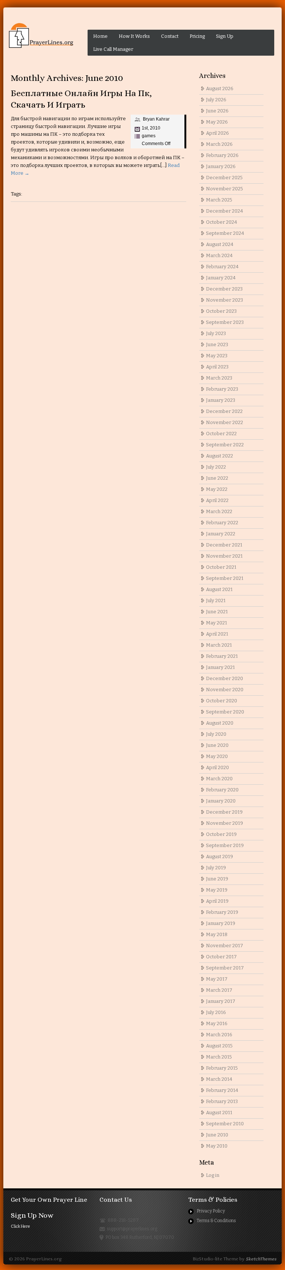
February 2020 (222, 789)
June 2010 (217, 1135)
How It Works (134, 36)
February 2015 (222, 1068)
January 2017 (220, 1001)
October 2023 (221, 311)
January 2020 (221, 801)
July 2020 (216, 734)
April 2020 (217, 767)
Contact (169, 36)
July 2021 (216, 600)
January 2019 (220, 923)
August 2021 (219, 589)
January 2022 (220, 533)
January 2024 (221, 277)
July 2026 (216, 99)
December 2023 (224, 289)
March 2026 (219, 144)
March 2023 (219, 378)
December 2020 (224, 678)
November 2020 (224, 689)
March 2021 (219, 645)
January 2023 (220, 400)
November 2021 (224, 556)
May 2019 (216, 890)
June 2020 (217, 745)
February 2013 (222, 1101)
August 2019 (219, 856)
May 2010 (216, 1146)
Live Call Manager (113, 49)
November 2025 (224, 188)
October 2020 (221, 700)
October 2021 (221, 567)
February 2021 (222, 656)
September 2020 (225, 712)
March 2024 (219, 255)
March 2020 (219, 778)
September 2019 (225, 845)
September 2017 (225, 968)
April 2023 (217, 367)
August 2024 (219, 244)
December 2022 (224, 411)
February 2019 (222, 912)
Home (100, 36)
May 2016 (216, 1023)
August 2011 (219, 1112)
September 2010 (225, 1123)
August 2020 (219, 723)
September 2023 (225, 322)
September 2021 (224, 578)
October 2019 (221, 834)
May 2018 (216, 934)
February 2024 (222, 266)
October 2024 (221, 222)
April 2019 (217, 901)
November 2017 (224, 945)
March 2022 (219, 511)
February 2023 (222, 389)
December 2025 (224, 177)
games (148, 135)
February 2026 (222, 155)
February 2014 (222, 1090)
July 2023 (216, 333)
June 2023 (217, 344)
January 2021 (220, 667)
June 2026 (217, 111)
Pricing (197, 36)
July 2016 (216, 1012)
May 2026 (217, 122)
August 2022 (219, 456)
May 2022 (216, 489)
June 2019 (217, 879)
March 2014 (219, 1079)
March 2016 (219, 1034)
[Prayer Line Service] (41, 35)
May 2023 (216, 355)
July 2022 (216, 467)
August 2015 (219, 1046)
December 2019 (224, 812)
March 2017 (219, 990)
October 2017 (221, 956)
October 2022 (221, 433)
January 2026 (221, 166)
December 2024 (224, 211)
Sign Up (224, 36)
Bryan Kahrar (156, 119)
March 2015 (219, 1057)
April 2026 (217, 133)
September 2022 (225, 444)
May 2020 (217, 756)
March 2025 (219, 200)
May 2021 (216, 623)
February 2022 (222, 522)
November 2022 (224, 422)
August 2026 (219, 88)
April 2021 (217, 634)
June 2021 (217, 611)
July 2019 (216, 867)
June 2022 (217, 478)
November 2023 (224, 300)
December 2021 (224, 545)
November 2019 (224, 823)
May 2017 (216, 979)
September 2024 (225, 233)
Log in (212, 1175)
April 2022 (217, 500)
